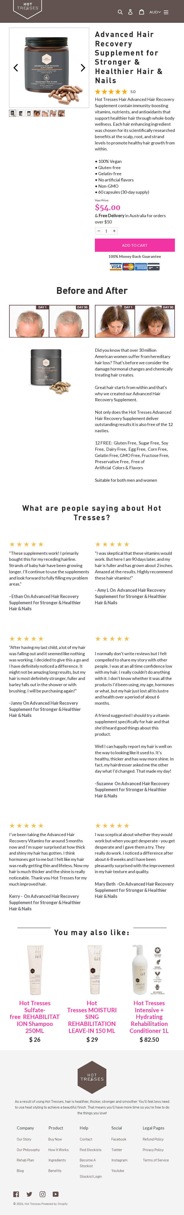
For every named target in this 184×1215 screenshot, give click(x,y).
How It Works (58, 1150)
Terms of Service (156, 1160)
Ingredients (57, 1160)
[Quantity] (98, 230)
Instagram (119, 1160)
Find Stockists (91, 1150)
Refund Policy (153, 1139)
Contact (86, 1139)
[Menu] (166, 11)
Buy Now (55, 1139)
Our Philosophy (28, 1150)
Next (83, 68)
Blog (20, 1171)
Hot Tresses (33, 1203)
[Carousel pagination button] (12, 113)
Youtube (117, 1171)
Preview (15, 68)
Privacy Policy (153, 1150)
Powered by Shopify (54, 1203)
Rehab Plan (25, 1160)
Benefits (55, 1171)
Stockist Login (91, 1176)
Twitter (116, 1150)
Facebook (118, 1139)
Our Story (24, 1139)
